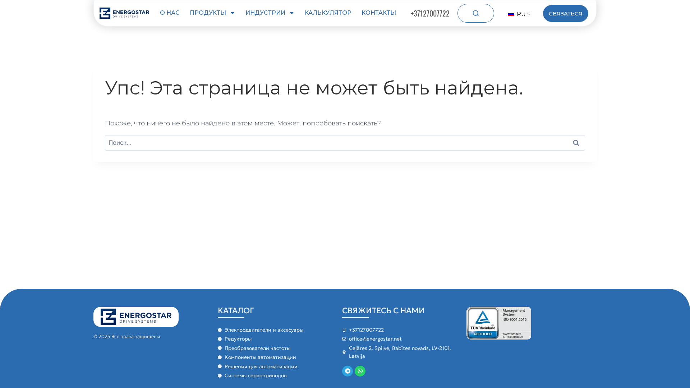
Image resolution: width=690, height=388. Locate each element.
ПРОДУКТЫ (208, 12)
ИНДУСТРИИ (265, 12)
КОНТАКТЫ (379, 12)
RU (520, 14)
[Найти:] (345, 143)
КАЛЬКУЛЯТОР (328, 12)
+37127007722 (430, 13)
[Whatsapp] (360, 371)
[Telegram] (347, 371)
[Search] (475, 13)
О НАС (170, 12)
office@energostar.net (375, 339)
